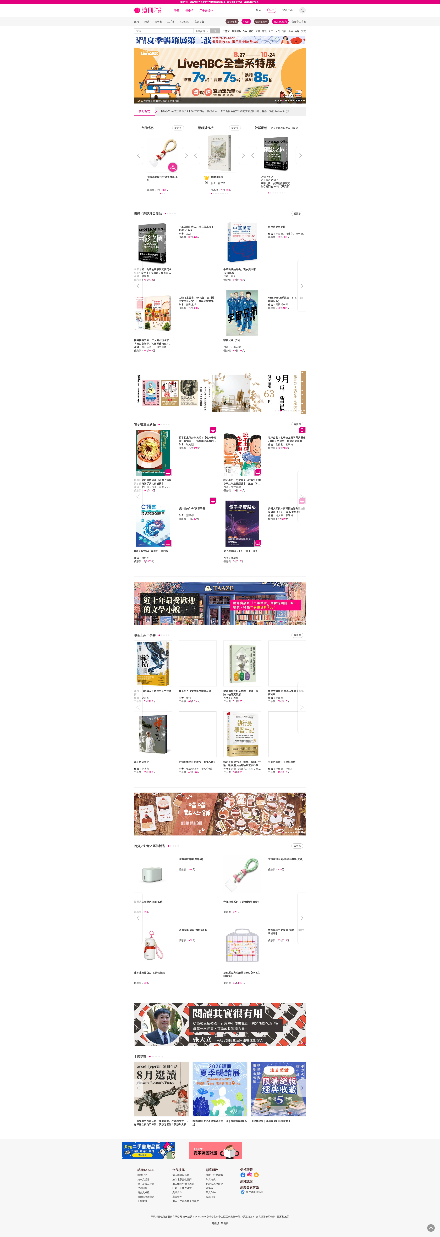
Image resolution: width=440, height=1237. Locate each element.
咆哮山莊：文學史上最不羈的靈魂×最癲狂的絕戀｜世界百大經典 (287, 439)
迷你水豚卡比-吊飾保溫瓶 (193, 930)
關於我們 (142, 1175)
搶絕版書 (232, 21)
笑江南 (279, 697)
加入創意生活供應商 (183, 1183)
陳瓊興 (235, 557)
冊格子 (189, 10)
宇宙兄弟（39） (232, 340)
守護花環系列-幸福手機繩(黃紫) (285, 859)
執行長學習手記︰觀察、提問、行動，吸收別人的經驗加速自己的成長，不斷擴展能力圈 (242, 765)
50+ (245, 31)
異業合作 (177, 1192)
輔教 (251, 31)
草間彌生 (236, 31)
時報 (264, 31)
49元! (246, 21)
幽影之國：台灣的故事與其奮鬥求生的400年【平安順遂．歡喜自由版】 (153, 272)
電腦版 (215, 1223)
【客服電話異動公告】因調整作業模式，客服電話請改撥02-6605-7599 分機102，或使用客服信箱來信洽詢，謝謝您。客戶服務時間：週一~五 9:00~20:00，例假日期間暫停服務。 (252, 109)
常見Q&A (211, 1192)
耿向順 (190, 444)
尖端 (297, 31)
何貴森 (145, 276)
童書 (257, 31)
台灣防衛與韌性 (277, 226)
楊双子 (221, 183)
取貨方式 (211, 1179)
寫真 (303, 31)
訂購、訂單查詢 (214, 1175)
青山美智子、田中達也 (154, 347)
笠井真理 (236, 487)
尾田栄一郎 (282, 304)
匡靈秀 (226, 31)
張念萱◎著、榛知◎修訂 (200, 768)
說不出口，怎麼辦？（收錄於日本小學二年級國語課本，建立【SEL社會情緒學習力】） (242, 483)
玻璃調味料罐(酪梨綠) (191, 859)
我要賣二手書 (299, 21)
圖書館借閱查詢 (146, 1196)
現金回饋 (142, 1188)
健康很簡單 (261, 21)
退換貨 (209, 1188)
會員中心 (287, 10)
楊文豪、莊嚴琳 (284, 515)
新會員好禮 (144, 1192)
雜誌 (146, 21)
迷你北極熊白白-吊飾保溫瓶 (149, 972)
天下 (270, 31)
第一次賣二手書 (146, 1183)
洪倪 (188, 697)
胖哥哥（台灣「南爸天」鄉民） (159, 487)
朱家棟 (235, 697)
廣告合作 (177, 1196)
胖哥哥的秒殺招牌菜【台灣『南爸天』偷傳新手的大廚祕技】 (153, 481)
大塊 (277, 31)
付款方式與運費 (214, 1183)
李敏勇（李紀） (284, 768)
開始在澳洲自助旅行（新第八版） (197, 761)
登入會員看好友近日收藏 (284, 128)
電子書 (158, 21)
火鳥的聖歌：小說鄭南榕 (282, 761)
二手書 (171, 21)
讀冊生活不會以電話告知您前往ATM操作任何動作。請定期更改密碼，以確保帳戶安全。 (220, 1)
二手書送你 (206, 10)
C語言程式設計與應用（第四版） (152, 551)
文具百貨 (199, 21)
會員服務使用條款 (265, 1216)
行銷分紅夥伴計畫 (182, 1188)
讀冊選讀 (266, 180)
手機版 (224, 1223)
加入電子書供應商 (182, 1179)
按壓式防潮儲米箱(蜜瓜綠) (148, 901)
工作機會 (142, 1200)
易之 (188, 233)
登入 (258, 10)
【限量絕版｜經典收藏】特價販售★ (271, 1121)
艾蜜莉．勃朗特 (284, 444)
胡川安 (145, 697)
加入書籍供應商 (180, 1175)
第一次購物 (144, 1179)
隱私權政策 (283, 1216)
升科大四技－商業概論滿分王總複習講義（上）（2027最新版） (287, 510)
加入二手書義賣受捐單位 (185, 1200)
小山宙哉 (236, 347)
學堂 (176, 10)
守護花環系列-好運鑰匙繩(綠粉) (241, 901)
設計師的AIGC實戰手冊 (192, 508)
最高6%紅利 (280, 21)
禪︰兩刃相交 (141, 761)
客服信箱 (211, 1196)
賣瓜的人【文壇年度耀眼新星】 (196, 690)
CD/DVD (184, 21)
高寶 (284, 31)
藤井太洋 (191, 304)
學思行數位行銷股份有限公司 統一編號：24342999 (178, 1216)
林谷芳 (145, 768)
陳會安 (145, 557)
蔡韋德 (190, 515)
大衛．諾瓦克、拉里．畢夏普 (247, 768)
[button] (302, 10)
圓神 (290, 31)
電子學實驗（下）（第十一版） (240, 551)
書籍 (136, 21)
